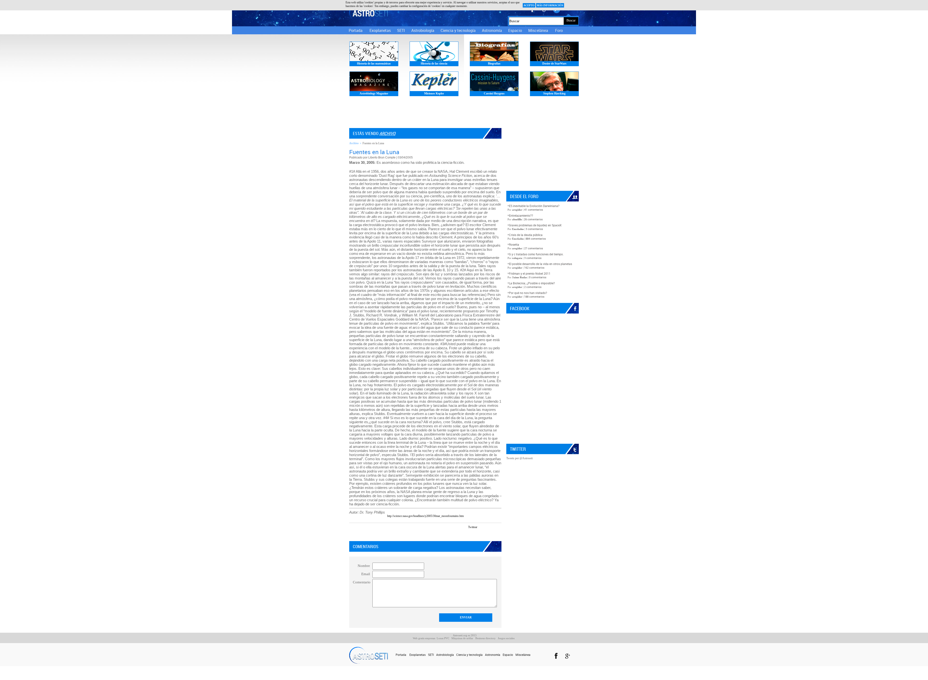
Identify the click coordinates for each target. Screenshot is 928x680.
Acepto (529, 5)
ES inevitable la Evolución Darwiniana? (534, 206)
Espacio (515, 30)
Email (365, 574)
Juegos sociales (506, 638)
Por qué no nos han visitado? (528, 293)
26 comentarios (533, 219)
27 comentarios (533, 248)
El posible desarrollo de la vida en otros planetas (540, 264)
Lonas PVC (443, 638)
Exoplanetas (380, 30)
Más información (550, 5)
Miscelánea (538, 30)
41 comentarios (533, 209)
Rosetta (514, 244)
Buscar (571, 20)
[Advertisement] (464, 113)
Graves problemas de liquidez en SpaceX (535, 225)
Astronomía (492, 30)
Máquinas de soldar (462, 638)
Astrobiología (422, 30)
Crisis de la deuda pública (526, 235)
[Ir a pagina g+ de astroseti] (568, 656)
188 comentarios (534, 296)
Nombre (364, 566)
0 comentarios (537, 277)
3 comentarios (534, 229)
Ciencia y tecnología (458, 30)
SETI (401, 30)
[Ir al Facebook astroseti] (555, 656)
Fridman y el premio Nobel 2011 (530, 273)
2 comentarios (533, 287)
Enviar (466, 617)
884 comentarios (536, 238)
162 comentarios (534, 267)
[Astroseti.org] (368, 12)
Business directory (485, 638)
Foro (559, 30)
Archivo (387, 133)
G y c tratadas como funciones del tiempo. (536, 254)
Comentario (361, 582)
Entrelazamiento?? (521, 215)
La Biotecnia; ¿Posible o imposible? (532, 283)
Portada (355, 30)
